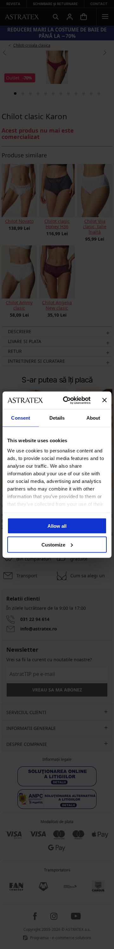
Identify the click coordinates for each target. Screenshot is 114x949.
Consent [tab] (20, 418)
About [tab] (93, 418)
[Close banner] (104, 400)
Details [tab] (57, 418)
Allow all (57, 526)
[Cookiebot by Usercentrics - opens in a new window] (67, 400)
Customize (53, 544)
